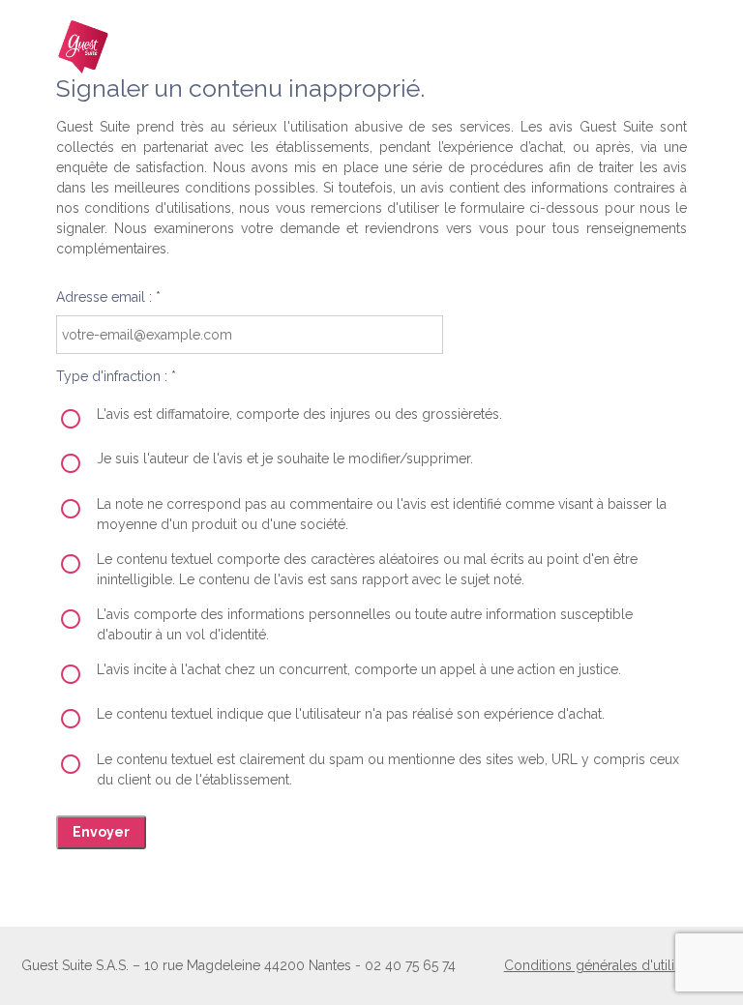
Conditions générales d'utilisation (607, 965)
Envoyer (101, 832)
